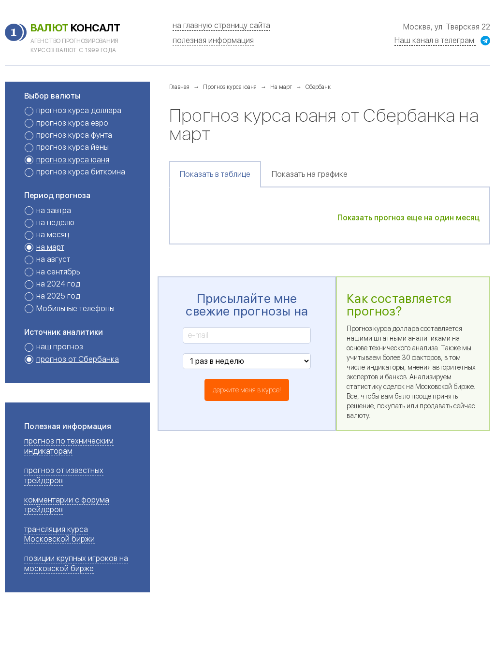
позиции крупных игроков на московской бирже (76, 563)
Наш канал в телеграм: (435, 40)
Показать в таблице (215, 174)
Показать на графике (310, 174)
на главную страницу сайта (221, 25)
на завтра (53, 210)
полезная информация (213, 40)
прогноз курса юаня (72, 159)
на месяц (52, 234)
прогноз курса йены (72, 147)
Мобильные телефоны (75, 308)
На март (281, 87)
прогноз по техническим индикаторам (69, 445)
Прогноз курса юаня (230, 87)
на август (53, 259)
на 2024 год (58, 283)
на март (50, 247)
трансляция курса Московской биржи (59, 534)
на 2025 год (58, 296)
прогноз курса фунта (74, 135)
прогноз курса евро (72, 123)
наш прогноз (59, 346)
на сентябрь (58, 271)
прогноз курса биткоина (80, 171)
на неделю (55, 222)
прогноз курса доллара (78, 110)
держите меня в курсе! (247, 390)
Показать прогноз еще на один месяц (408, 218)
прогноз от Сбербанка (77, 359)
